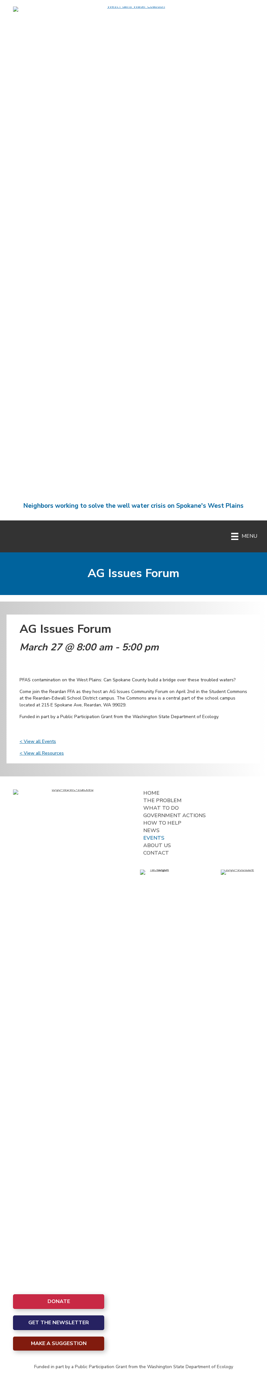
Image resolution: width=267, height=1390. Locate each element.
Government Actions (174, 815)
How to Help (162, 823)
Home (151, 793)
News (151, 830)
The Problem (162, 800)
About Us (157, 845)
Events (153, 838)
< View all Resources (42, 753)
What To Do (161, 808)
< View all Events (38, 741)
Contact (156, 853)
